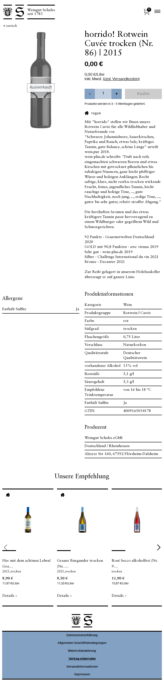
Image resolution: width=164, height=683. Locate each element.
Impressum (82, 674)
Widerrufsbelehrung (82, 651)
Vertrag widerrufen (82, 659)
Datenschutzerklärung (82, 635)
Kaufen (143, 94)
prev (5, 547)
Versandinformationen (82, 666)
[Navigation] (157, 12)
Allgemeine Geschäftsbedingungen (82, 643)
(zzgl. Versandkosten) (121, 79)
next (158, 547)
